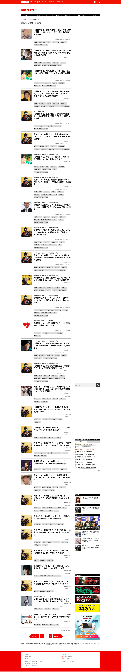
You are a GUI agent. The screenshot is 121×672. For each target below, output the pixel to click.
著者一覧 (25, 658)
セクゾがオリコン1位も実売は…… (85, 449)
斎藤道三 (61, 219)
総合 (81, 441)
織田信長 (37, 245)
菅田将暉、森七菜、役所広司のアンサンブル (87, 457)
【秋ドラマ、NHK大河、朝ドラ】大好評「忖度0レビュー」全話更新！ (90, 498)
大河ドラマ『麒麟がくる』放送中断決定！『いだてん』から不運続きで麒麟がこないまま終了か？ (52, 498)
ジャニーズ (37, 398)
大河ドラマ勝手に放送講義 (41, 45)
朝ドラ (65, 507)
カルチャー (68, 15)
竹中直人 (48, 290)
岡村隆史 (50, 542)
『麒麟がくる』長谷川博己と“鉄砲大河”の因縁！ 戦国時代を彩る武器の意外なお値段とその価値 (52, 116)
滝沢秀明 (55, 398)
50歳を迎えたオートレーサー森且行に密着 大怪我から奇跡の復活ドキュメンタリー (90, 509)
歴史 (36, 191)
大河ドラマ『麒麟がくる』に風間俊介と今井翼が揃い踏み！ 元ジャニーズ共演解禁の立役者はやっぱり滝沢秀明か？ (52, 389)
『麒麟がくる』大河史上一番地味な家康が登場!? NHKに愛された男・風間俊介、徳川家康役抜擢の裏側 (52, 409)
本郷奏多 (37, 106)
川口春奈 (37, 149)
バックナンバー (27, 656)
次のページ (57, 636)
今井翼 (49, 398)
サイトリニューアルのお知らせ (84, 462)
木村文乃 (63, 62)
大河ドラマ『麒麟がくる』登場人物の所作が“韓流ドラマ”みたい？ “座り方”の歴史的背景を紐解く (52, 136)
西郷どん (44, 149)
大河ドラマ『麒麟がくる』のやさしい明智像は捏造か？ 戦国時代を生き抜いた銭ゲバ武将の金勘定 (52, 257)
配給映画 (94, 15)
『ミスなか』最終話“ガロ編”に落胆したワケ (88, 467)
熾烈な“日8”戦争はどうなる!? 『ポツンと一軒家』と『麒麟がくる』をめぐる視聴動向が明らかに (52, 617)
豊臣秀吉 (42, 290)
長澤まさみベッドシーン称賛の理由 (85, 454)
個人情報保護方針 (67, 656)
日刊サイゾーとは (28, 654)
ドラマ (36, 83)
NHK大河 (52, 333)
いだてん (43, 510)
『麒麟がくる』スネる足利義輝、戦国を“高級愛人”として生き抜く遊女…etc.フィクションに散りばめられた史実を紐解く (52, 93)
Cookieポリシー (67, 658)
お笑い (38, 15)
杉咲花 (36, 510)
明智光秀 (44, 106)
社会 (57, 15)
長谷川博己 (56, 42)
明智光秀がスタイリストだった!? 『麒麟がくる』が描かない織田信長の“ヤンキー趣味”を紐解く (52, 300)
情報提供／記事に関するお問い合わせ (33, 661)
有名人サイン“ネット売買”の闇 (84, 451)
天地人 (54, 169)
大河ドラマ (42, 42)
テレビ (36, 146)
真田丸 (53, 191)
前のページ (35, 636)
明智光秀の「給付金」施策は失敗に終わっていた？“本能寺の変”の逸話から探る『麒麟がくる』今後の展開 (52, 232)
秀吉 (60, 245)
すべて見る (96, 439)
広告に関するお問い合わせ (30, 663)
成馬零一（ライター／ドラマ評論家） (63, 330)
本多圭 (41, 609)
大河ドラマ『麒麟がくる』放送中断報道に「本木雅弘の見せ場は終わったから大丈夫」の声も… (52, 532)
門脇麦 (44, 65)
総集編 (44, 169)
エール (57, 510)
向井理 (49, 42)
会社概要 (65, 654)
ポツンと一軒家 (54, 624)
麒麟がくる (64, 42)
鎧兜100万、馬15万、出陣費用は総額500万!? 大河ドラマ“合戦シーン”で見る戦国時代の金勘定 (52, 182)
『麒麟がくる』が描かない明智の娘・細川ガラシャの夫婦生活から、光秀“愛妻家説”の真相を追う (52, 345)
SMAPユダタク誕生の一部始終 (84, 444)
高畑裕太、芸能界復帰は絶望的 (84, 459)
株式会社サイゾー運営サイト (70, 661)
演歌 (36, 609)
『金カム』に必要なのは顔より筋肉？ (86, 464)
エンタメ (93, 441)
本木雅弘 (65, 453)
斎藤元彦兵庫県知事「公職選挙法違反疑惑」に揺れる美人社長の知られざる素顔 (90, 533)
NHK (36, 42)
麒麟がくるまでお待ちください (49, 194)
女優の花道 (59, 333)
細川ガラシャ (38, 358)
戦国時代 (61, 194)
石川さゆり (56, 609)
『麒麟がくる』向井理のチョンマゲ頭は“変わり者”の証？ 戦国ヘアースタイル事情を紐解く (52, 73)
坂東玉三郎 (51, 106)
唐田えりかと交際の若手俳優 (84, 446)
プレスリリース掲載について (30, 665)
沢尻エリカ (37, 333)
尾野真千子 (56, 103)
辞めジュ (52, 490)
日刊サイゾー (68, 396)
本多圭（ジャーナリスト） (65, 606)
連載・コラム (81, 15)
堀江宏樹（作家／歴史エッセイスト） (63, 39)
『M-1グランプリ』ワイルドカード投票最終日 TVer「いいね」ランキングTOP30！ (90, 540)
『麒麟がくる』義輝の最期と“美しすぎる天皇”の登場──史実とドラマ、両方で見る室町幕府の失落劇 (52, 32)
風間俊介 (37, 401)
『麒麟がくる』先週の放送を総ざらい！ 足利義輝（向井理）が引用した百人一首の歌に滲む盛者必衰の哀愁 (52, 53)
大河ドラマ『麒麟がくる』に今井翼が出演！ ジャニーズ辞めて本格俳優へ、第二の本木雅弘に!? (52, 477)
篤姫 (50, 169)
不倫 (41, 375)
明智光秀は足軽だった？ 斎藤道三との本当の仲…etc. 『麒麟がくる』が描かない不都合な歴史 (52, 207)
